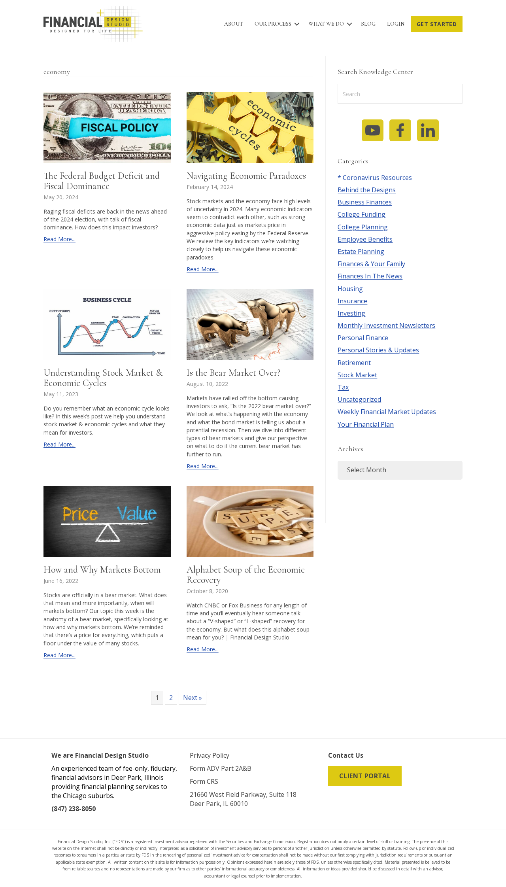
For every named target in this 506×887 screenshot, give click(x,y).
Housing (350, 288)
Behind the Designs (367, 189)
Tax (343, 387)
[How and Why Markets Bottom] (107, 521)
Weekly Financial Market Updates (387, 411)
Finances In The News (370, 276)
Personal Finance (363, 337)
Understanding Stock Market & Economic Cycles (102, 378)
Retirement (354, 362)
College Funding (361, 214)
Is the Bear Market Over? (233, 372)
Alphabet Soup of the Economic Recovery (246, 575)
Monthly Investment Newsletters (386, 325)
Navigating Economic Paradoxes (246, 176)
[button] (296, 24)
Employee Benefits (365, 239)
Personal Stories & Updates (378, 350)
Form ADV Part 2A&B (220, 768)
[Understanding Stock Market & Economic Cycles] (107, 324)
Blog (368, 24)
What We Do (326, 24)
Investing (351, 313)
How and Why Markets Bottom (102, 569)
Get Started (437, 24)
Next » (192, 697)
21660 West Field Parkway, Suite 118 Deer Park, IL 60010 (243, 799)
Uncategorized (359, 399)
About (233, 24)
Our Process (273, 24)
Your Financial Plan (366, 424)
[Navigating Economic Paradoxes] (250, 126)
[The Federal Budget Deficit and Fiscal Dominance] (107, 126)
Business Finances (365, 202)
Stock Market (357, 375)
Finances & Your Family (371, 263)
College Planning (363, 227)
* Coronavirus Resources (375, 177)
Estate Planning (361, 251)
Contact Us (345, 755)
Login (396, 24)
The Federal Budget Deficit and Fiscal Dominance (101, 181)
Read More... (59, 239)
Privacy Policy (209, 755)
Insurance (352, 301)
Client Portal (365, 776)
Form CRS (204, 781)
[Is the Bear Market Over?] (250, 324)
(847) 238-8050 (73, 808)
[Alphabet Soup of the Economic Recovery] (250, 521)
